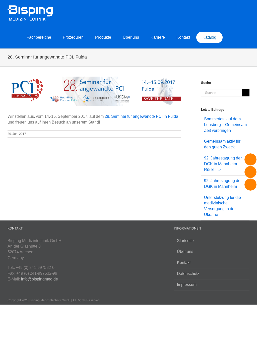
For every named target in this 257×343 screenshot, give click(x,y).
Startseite (185, 241)
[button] (241, 37)
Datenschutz (188, 273)
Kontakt (183, 262)
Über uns (185, 251)
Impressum (187, 284)
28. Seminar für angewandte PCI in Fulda (141, 116)
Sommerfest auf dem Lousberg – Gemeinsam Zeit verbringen (225, 125)
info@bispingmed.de (39, 279)
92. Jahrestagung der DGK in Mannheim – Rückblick (223, 164)
